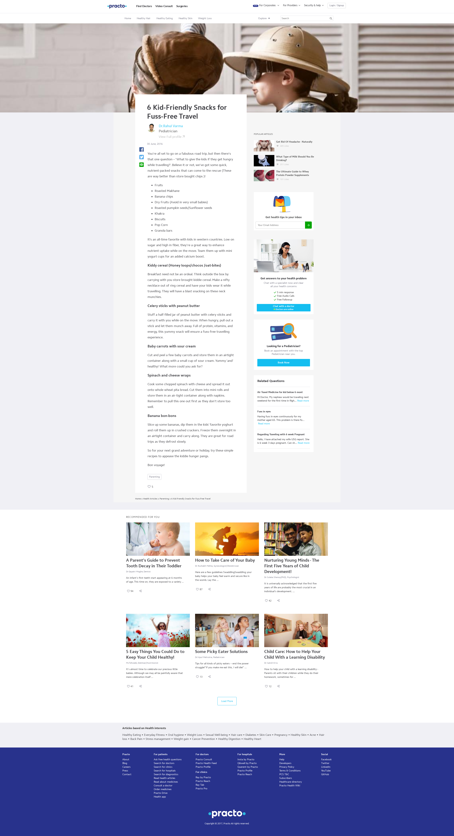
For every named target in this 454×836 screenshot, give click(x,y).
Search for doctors (164, 763)
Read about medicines (166, 781)
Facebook (326, 759)
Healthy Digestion (229, 739)
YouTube (326, 770)
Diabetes (250, 735)
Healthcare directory (290, 781)
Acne (313, 735)
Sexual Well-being (217, 735)
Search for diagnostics (166, 774)
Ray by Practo (203, 777)
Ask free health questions (168, 759)
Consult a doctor (163, 785)
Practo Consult (204, 759)
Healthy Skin (298, 735)
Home (127, 18)
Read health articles (164, 778)
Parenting (154, 476)
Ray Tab (200, 784)
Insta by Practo (245, 759)
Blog (124, 763)
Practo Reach (203, 781)
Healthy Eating (131, 735)
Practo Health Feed (206, 763)
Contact (126, 774)
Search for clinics (163, 766)
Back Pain (136, 739)
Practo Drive (160, 793)
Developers (285, 763)
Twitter (325, 763)
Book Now (283, 362)
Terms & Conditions (290, 770)
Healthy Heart (252, 739)
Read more (303, 400)
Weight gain (181, 739)
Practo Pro (201, 788)
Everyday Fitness (154, 735)
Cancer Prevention (203, 739)
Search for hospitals (165, 770)
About (125, 759)
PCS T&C (284, 774)
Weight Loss (194, 735)
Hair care (236, 735)
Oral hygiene (176, 735)
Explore (262, 18)
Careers (126, 766)
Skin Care (265, 735)
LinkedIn (325, 766)
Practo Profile (203, 766)
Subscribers (285, 778)
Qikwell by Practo (247, 763)
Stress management (158, 739)
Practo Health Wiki (289, 785)
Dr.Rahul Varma (171, 126)
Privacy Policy (286, 766)
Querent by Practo (247, 766)
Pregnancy (280, 735)
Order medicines (162, 789)
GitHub (325, 774)
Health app (160, 796)
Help (281, 759)
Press (125, 770)
